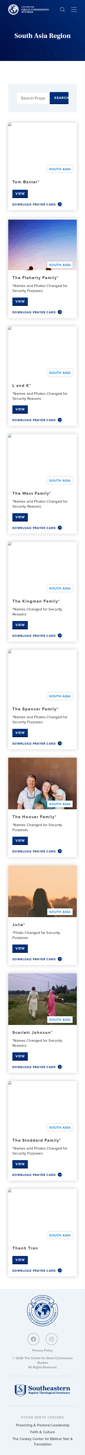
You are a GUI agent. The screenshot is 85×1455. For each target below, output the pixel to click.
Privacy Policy (42, 1350)
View (20, 194)
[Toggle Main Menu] (74, 9)
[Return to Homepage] (42, 1311)
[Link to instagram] (52, 1339)
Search (61, 98)
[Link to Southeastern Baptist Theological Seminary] (42, 1396)
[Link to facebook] (33, 1339)
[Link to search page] (62, 10)
